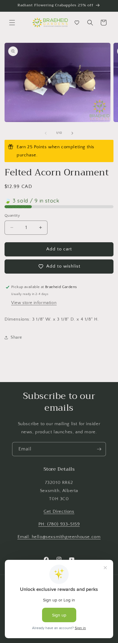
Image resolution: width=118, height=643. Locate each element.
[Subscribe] (99, 449)
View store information (34, 302)
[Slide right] (72, 133)
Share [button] (16, 337)
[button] (12, 22)
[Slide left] (45, 133)
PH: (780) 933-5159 (59, 524)
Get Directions (59, 511)
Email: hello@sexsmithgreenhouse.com (59, 536)
